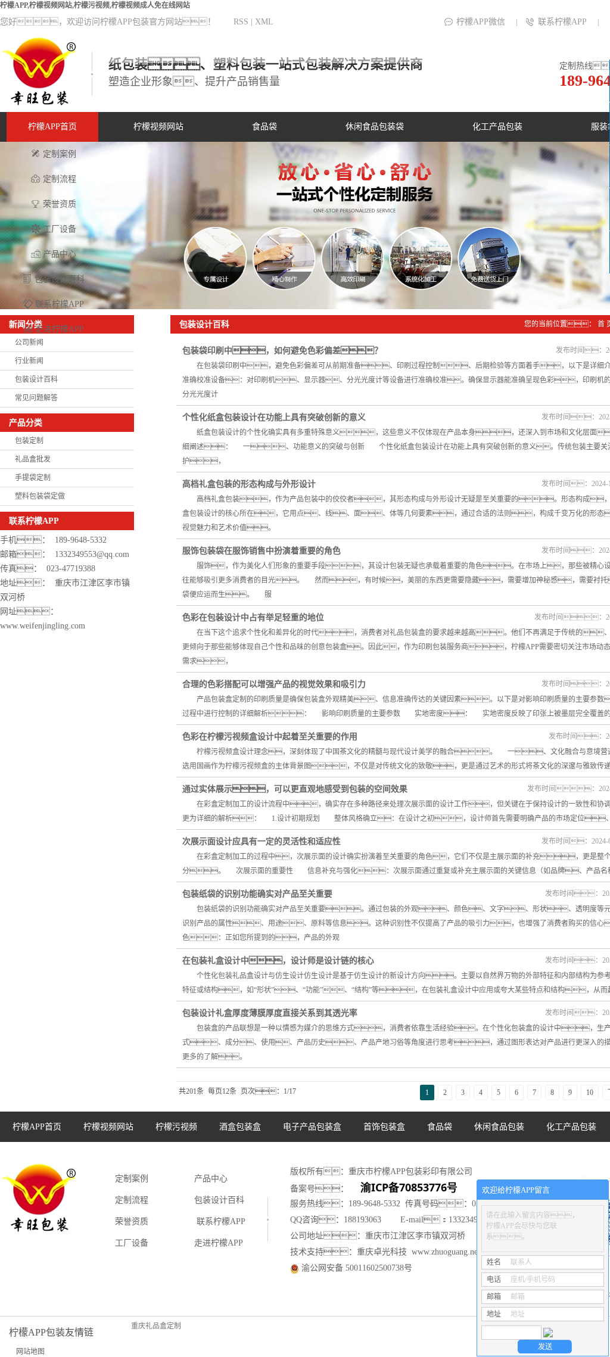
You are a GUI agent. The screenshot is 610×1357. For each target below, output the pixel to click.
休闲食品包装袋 (375, 126)
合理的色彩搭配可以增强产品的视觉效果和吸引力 (274, 684)
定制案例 (59, 154)
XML (264, 21)
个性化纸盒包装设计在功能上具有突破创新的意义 (274, 417)
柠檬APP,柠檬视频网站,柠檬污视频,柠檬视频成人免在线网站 (95, 5)
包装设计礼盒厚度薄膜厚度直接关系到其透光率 (269, 1013)
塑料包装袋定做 (40, 496)
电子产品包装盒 (312, 1126)
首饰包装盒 (384, 1126)
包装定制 (29, 441)
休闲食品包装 (499, 1126)
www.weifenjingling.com (42, 625)
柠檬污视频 (176, 1126)
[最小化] (596, 1190)
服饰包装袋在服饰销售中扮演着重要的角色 (261, 550)
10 (589, 1092)
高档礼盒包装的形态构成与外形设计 (249, 484)
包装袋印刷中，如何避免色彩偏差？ (282, 350)
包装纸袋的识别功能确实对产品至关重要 (257, 893)
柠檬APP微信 (480, 21)
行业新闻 (29, 361)
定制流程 (59, 179)
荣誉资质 (59, 204)
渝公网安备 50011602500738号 (355, 1267)
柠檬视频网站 (158, 126)
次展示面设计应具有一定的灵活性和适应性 (261, 841)
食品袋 (264, 126)
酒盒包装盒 (240, 1126)
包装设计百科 (60, 279)
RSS (241, 21)
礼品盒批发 (33, 459)
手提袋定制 (33, 478)
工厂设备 (59, 229)
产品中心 (59, 254)
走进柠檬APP (59, 329)
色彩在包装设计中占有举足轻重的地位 (253, 617)
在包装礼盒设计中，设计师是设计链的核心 (278, 960)
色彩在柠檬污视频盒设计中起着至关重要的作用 (269, 736)
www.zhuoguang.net (446, 1251)
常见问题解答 (36, 398)
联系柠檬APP (562, 21)
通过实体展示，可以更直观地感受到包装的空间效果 (294, 789)
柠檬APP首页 (52, 126)
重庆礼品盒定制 (156, 1326)
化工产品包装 (497, 126)
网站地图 (30, 1351)
